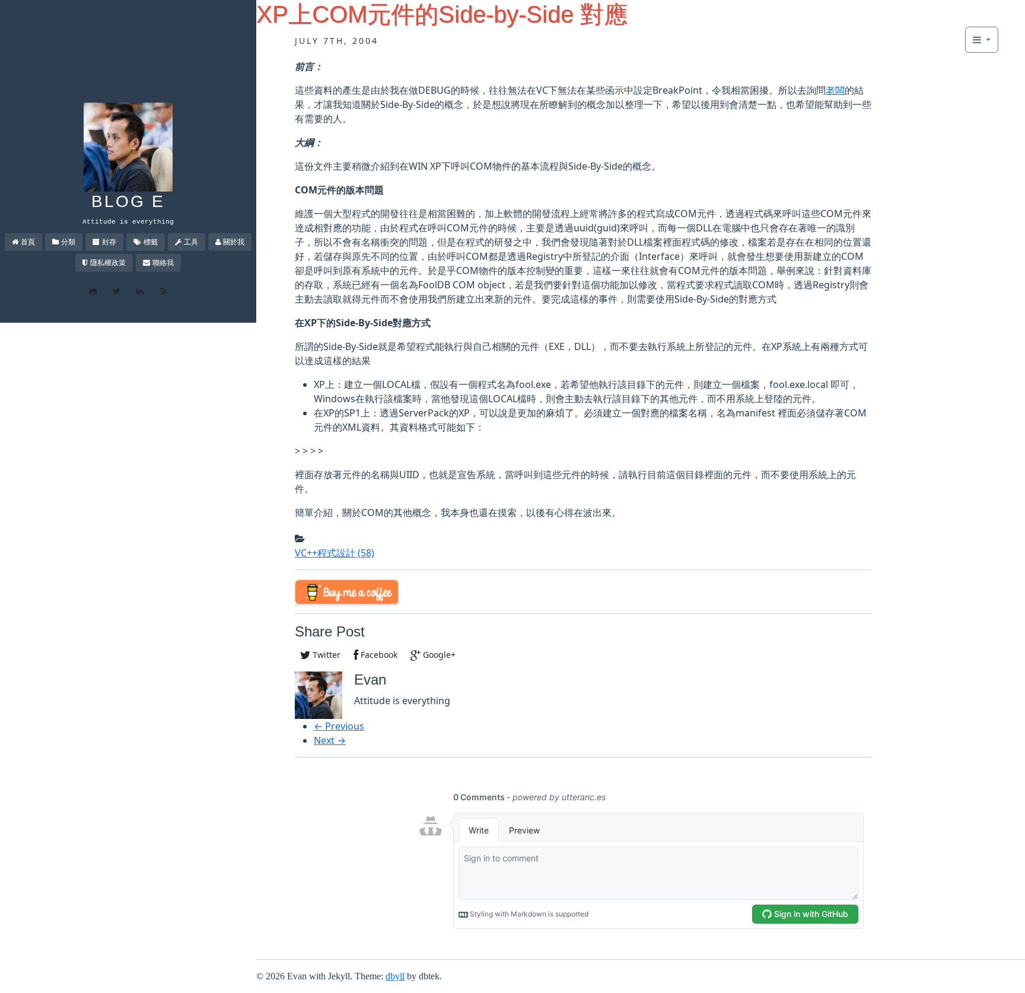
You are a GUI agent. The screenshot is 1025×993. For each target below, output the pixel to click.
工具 (191, 242)
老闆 (835, 90)
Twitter (325, 654)
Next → (330, 740)
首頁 (28, 242)
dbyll (395, 976)
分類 (68, 242)
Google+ (438, 654)
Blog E (128, 201)
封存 (109, 242)
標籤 (151, 242)
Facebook (377, 654)
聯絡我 (163, 262)
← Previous (339, 726)
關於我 (233, 242)
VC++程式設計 (334, 552)
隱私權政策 (108, 262)
